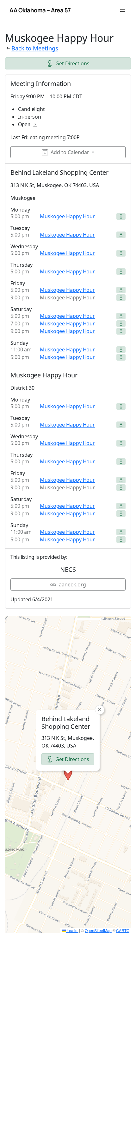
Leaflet (72, 930)
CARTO (122, 930)
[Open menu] (123, 10)
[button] (68, 775)
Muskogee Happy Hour (67, 216)
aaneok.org (72, 584)
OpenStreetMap (98, 930)
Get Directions (72, 63)
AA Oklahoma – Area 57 (40, 10)
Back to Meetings (34, 48)
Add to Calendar (70, 152)
